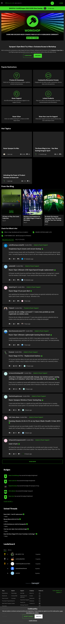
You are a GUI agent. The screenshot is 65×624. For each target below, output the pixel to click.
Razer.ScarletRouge (14, 475)
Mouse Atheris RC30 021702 (11, 519)
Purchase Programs (6, 601)
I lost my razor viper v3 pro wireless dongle (15, 529)
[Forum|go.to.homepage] (13, 3)
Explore (13, 590)
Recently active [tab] (8, 239)
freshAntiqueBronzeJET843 (22, 563)
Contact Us (32, 603)
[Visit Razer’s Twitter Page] (40, 601)
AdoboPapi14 (13, 287)
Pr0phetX (11, 308)
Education (4, 606)
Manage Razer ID (24, 605)
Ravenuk (11, 352)
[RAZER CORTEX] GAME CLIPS (44, 232)
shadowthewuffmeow (21, 568)
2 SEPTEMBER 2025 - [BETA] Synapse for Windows (17, 235)
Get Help (22, 593)
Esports (13, 601)
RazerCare (22, 602)
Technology (14, 593)
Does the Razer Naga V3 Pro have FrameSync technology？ (20, 534)
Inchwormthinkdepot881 (16, 373)
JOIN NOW (38, 55)
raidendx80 (12, 266)
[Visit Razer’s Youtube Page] (40, 603)
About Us (31, 593)
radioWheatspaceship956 (16, 245)
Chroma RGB (14, 595)
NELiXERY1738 (19, 554)
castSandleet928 (20, 559)
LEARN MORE (28, 55)
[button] (32, 620)
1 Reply (6, 516)
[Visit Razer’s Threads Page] (40, 598)
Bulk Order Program (6, 603)
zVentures (31, 601)
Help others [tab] (20, 239)
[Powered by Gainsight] (32, 583)
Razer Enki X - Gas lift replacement (13, 514)
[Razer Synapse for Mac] (16, 144)
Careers (31, 595)
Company (31, 590)
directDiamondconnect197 (17, 331)
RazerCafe (4, 595)
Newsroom (31, 598)
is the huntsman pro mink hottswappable (15, 524)
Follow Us (41, 590)
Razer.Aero (11, 496)
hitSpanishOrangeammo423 (17, 440)
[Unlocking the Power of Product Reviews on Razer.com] (16, 171)
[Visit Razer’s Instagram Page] (40, 596)
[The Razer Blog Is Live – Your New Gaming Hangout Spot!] (48, 144)
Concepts (13, 598)
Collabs (13, 603)
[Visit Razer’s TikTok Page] (40, 606)
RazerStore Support (24, 599)
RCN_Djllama (12, 491)
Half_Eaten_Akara (14, 417)
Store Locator (5, 598)
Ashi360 (17, 573)
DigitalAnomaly (13, 486)
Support (22, 590)
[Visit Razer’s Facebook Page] (40, 593)
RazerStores (5, 593)
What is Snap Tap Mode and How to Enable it (16, 232)
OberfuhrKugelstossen (15, 396)
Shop (3, 590)
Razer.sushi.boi (13, 480)
